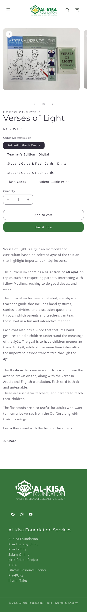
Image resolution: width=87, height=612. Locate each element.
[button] (8, 10)
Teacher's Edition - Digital (28, 154)
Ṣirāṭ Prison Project (23, 559)
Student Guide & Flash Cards (30, 173)
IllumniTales (17, 580)
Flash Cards (16, 182)
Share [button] (11, 441)
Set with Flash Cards (23, 145)
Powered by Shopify (65, 602)
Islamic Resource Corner (27, 570)
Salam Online (18, 554)
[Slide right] (52, 104)
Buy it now (43, 227)
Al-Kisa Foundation (23, 539)
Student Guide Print (53, 182)
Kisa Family (17, 549)
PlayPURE (15, 575)
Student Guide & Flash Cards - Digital (37, 163)
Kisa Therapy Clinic (23, 544)
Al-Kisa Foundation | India (35, 602)
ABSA (12, 565)
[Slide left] (34, 104)
